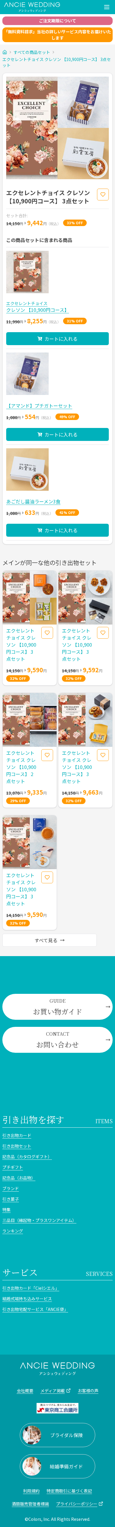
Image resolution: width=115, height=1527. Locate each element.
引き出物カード (16, 1135)
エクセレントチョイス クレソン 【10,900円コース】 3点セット (56, 62)
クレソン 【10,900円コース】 (37, 309)
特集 (6, 1210)
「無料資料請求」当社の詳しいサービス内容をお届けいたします (57, 35)
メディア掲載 (52, 1390)
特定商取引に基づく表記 (69, 1491)
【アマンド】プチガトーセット (39, 405)
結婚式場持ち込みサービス (27, 1299)
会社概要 (25, 1390)
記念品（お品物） (18, 1178)
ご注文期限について (57, 21)
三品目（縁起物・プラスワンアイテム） (39, 1220)
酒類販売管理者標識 (30, 1504)
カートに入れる (61, 338)
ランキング (12, 1231)
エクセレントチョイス (26, 303)
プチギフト (12, 1167)
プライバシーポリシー (76, 1504)
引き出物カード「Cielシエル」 (30, 1288)
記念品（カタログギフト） (27, 1156)
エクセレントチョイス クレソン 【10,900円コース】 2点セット (21, 767)
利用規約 (31, 1491)
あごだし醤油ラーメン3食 (33, 501)
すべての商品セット (32, 52)
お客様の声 (88, 1390)
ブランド (10, 1188)
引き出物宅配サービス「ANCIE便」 (35, 1309)
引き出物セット (16, 1146)
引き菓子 (10, 1199)
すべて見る (46, 940)
